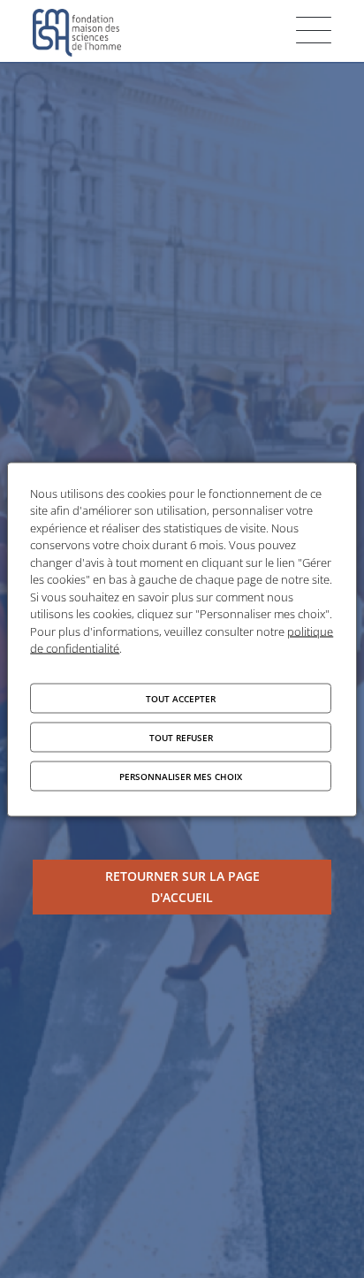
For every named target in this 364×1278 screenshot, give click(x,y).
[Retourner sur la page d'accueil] (182, 887)
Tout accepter (181, 698)
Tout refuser (181, 737)
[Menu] (313, 30)
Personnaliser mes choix (180, 775)
